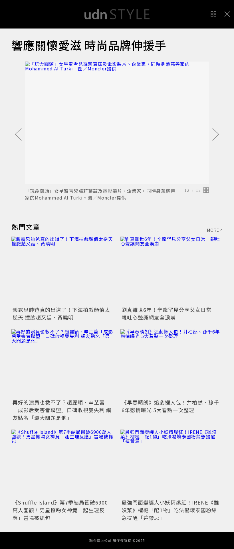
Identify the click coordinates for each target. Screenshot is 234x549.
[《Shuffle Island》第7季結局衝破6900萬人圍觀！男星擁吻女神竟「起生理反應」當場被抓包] (62, 464)
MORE (213, 230)
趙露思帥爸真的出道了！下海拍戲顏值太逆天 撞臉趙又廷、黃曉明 (61, 313)
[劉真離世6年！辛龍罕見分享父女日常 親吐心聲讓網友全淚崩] (171, 271)
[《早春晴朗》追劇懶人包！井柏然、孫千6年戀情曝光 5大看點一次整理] (171, 363)
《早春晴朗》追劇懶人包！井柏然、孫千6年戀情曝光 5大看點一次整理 (170, 406)
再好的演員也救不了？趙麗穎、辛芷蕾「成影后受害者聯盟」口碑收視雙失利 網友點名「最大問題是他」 (62, 409)
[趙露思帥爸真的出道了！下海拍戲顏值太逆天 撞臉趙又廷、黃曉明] (62, 271)
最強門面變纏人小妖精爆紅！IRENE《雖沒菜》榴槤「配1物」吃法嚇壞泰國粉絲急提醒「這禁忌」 (170, 510)
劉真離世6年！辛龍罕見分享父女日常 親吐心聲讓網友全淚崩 (169, 313)
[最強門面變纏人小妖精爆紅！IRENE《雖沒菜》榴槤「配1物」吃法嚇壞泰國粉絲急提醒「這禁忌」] (171, 464)
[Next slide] (216, 135)
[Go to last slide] (18, 135)
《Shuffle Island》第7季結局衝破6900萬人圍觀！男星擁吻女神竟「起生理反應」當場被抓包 (60, 510)
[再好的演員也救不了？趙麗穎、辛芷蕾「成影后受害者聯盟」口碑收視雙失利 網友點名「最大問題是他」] (62, 363)
